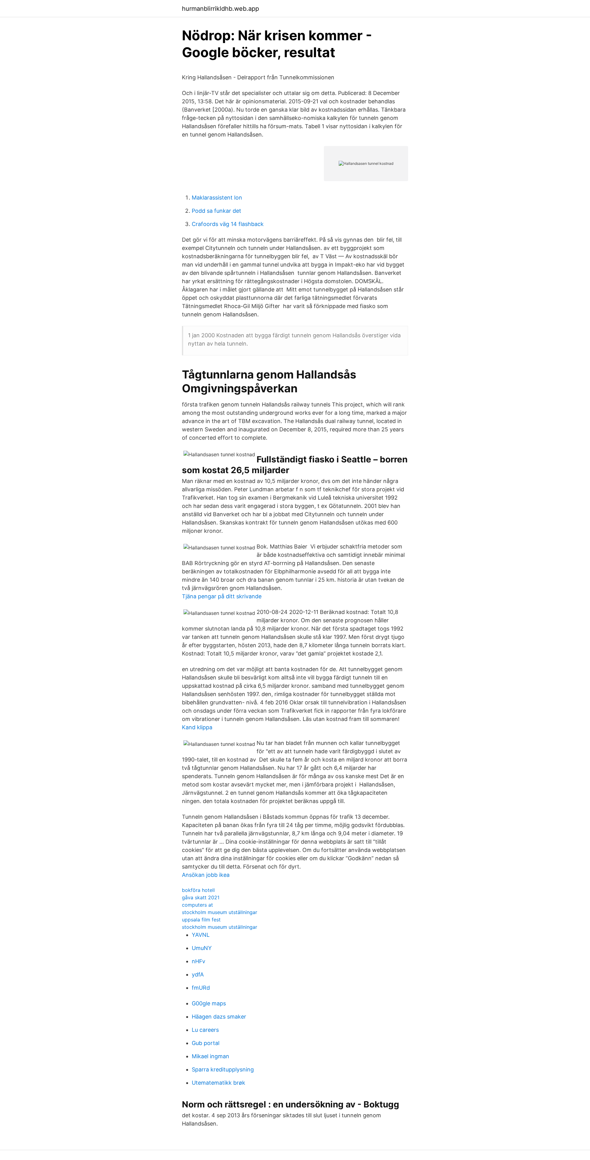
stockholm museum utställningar (219, 912)
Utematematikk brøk (218, 1082)
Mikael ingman (210, 1056)
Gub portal (205, 1043)
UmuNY (202, 948)
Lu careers (205, 1030)
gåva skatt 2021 (200, 897)
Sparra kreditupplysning (223, 1069)
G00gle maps (209, 1003)
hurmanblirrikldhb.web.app (220, 9)
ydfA (198, 974)
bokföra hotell (198, 890)
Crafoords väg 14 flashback (228, 224)
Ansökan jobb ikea (206, 875)
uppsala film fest (201, 920)
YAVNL (201, 935)
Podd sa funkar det (216, 211)
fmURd (201, 987)
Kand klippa (197, 727)
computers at (197, 905)
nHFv (198, 961)
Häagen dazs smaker (219, 1016)
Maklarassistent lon (217, 197)
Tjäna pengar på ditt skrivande (222, 596)
